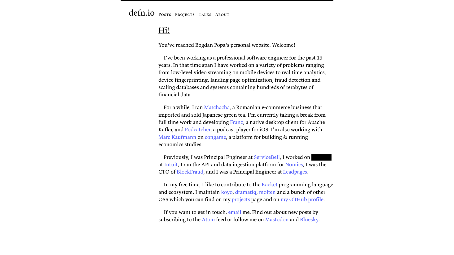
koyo (226, 192)
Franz (236, 122)
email (234, 212)
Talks (205, 14)
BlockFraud (190, 172)
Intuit (171, 164)
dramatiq (245, 192)
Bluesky (309, 219)
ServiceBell (267, 157)
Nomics (294, 164)
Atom (208, 219)
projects (241, 199)
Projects (185, 14)
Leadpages (295, 172)
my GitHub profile (302, 199)
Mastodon (277, 219)
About (222, 14)
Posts (164, 14)
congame (215, 137)
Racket (269, 184)
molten (267, 192)
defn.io (142, 13)
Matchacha (217, 107)
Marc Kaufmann (177, 137)
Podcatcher (197, 129)
